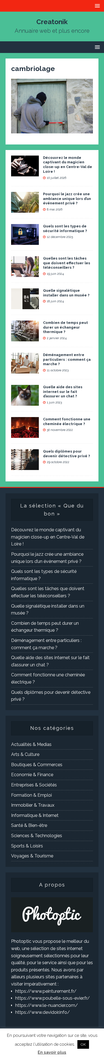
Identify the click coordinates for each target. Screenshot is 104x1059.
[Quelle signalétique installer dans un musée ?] (25, 305)
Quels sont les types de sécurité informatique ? (65, 228)
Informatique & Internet (35, 815)
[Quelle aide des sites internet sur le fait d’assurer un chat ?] (25, 402)
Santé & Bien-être (29, 825)
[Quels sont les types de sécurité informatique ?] (25, 241)
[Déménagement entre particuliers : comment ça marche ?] (25, 369)
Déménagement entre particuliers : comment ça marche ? (67, 359)
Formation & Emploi (31, 795)
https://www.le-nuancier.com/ (46, 1005)
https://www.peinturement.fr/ (46, 991)
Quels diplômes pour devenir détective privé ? (66, 453)
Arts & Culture (25, 754)
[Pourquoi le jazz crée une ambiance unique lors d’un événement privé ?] (25, 209)
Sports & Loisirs (27, 846)
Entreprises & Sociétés (34, 785)
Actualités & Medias (31, 744)
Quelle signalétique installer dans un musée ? (66, 292)
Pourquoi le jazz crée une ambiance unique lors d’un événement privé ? (67, 198)
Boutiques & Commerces (36, 764)
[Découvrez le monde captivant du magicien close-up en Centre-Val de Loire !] (25, 172)
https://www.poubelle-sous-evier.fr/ (52, 998)
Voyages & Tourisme (32, 856)
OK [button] (83, 1044)
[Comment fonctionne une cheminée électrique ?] (25, 434)
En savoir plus (52, 1052)
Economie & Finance (32, 774)
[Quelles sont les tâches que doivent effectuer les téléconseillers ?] (25, 273)
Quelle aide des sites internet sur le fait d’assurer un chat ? (62, 391)
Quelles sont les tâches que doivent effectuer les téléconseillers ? (66, 263)
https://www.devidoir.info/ (42, 1012)
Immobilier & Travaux (32, 805)
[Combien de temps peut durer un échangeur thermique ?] (25, 337)
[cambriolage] (52, 130)
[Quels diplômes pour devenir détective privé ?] (25, 466)
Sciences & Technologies (36, 835)
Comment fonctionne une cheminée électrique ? (66, 421)
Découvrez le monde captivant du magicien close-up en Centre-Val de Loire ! (67, 165)
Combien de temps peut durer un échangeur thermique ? (65, 327)
